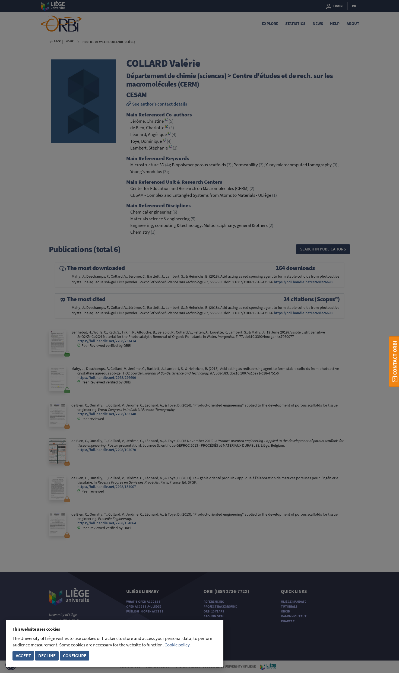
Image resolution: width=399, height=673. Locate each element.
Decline (47, 656)
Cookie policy (176, 645)
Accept (23, 656)
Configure (74, 656)
